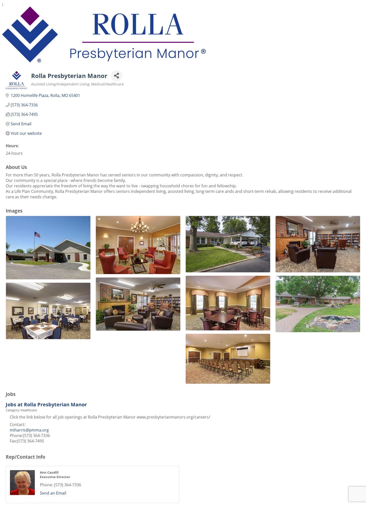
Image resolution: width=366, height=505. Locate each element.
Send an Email (53, 493)
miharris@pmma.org (29, 430)
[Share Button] (116, 75)
